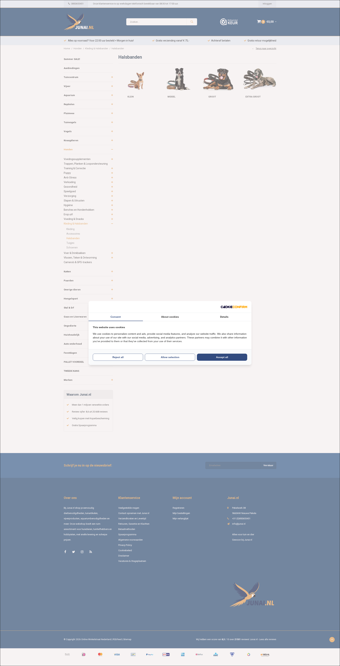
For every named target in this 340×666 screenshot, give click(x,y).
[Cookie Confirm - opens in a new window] (234, 307)
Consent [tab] (115, 316)
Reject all (118, 357)
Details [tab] (224, 316)
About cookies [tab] (170, 316)
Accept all (222, 357)
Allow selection (170, 357)
